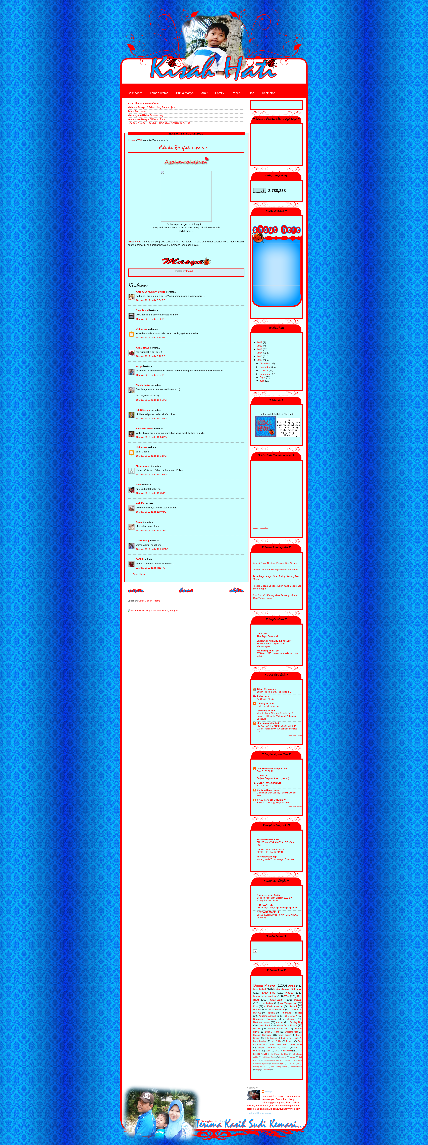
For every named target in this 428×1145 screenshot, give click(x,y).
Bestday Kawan (261, 1022)
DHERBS (257, 1051)
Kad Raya (286, 1038)
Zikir (297, 1051)
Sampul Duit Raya (266, 1047)
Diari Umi (262, 633)
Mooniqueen (143, 466)
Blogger (223, 1121)
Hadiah (289, 992)
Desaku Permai (272, 1032)
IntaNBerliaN (143, 410)
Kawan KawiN (284, 1035)
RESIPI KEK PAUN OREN (270, 852)
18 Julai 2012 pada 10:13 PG (151, 418)
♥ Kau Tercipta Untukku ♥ (271, 800)
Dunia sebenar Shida (269, 895)
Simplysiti (287, 1051)
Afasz (139, 522)
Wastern (266, 1070)
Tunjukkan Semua (295, 735)
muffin (287, 1060)
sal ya (139, 366)
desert (292, 1057)
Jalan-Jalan (276, 999)
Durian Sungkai (293, 1063)
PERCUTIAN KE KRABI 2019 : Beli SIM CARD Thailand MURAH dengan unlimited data (277, 729)
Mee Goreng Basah (279, 1066)
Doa (251, 93)
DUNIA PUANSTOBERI (269, 783)
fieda (139, 484)
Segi (258, 1070)
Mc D (277, 1051)
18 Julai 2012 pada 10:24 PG (151, 437)
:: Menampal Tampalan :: (269, 706)
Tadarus (289, 1041)
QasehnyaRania (266, 710)
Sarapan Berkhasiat (262, 1035)
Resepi (236, 93)
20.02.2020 (262, 785)
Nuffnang (286, 1013)
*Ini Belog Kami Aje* (268, 650)
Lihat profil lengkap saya (259, 1113)
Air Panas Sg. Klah (279, 1054)
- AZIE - (140, 503)
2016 (260, 346)
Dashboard (135, 93)
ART (296, 1047)
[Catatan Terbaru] (136, 593)
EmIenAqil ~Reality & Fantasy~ (274, 641)
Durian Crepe (277, 1063)
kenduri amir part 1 (272, 1060)
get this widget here (261, 528)
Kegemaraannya (267, 1016)
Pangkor (282, 1057)
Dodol (268, 1051)
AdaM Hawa (142, 348)
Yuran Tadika (296, 1044)
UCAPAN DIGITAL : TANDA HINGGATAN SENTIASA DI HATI (159, 123)
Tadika (271, 1013)
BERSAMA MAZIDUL (268, 912)
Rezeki (256, 1028)
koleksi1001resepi (267, 856)
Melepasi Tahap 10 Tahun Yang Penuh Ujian (151, 107)
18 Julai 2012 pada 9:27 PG (150, 375)
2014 (260, 353)
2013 (260, 356)
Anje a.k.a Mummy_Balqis (150, 292)
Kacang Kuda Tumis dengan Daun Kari (275, 859)
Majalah (291, 1019)
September (266, 374)
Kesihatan (268, 93)
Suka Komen (271, 1038)
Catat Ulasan (139, 574)
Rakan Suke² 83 (277, 1028)
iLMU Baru (268, 992)
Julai (262, 381)
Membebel (259, 989)
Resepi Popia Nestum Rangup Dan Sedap (274, 563)
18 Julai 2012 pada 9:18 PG (150, 356)
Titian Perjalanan (266, 689)
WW (139, 140)
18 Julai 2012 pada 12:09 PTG (152, 549)
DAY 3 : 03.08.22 (265, 771)
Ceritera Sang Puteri (268, 790)
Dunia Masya (185, 93)
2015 (260, 349)
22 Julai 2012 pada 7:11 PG (150, 568)
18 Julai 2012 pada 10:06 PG (151, 400)
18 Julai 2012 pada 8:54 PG (150, 300)
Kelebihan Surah (269, 1057)
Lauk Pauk (264, 1025)
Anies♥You (263, 696)
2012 (260, 360)
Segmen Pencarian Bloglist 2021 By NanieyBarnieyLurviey (274, 899)
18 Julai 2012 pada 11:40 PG (151, 512)
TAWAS (285, 1047)
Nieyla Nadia (143, 385)
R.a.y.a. (257, 1009)
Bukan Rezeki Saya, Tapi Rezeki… (274, 692)
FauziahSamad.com (268, 839)
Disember (265, 363)
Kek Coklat (276, 1041)
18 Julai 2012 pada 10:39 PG (151, 474)
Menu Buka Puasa (287, 1025)
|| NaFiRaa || (142, 540)
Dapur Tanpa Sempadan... (271, 849)
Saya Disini (142, 310)
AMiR (291, 985)
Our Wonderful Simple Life (272, 768)
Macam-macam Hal (265, 996)
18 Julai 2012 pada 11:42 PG (151, 530)
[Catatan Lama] (236, 593)
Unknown (141, 329)
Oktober (264, 370)
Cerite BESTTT (276, 1009)
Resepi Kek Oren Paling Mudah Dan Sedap (275, 569)
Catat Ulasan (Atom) (149, 600)
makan (279, 1022)
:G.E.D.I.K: (263, 775)
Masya (268, 1091)
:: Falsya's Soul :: (267, 703)
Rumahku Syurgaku (265, 1019)
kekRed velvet (260, 1054)
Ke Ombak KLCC (265, 699)
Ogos (263, 377)
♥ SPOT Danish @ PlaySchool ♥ (273, 802)
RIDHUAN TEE (265, 905)
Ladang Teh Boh (260, 1066)
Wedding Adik (291, 1032)
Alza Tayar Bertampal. (267, 636)
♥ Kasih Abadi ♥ (273, 1006)
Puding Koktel (296, 1066)
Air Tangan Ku (288, 1003)
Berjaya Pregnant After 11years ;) (273, 778)
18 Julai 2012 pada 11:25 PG (151, 493)
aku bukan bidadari (268, 723)
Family (219, 93)
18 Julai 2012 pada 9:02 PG (150, 319)
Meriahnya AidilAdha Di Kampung (145, 115)
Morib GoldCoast (278, 1044)
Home (131, 140)
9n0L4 (139, 559)
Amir (204, 93)
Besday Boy (296, 1022)
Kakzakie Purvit (144, 428)
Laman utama (159, 93)
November (265, 367)
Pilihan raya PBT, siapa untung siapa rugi (277, 907)
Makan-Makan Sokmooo (287, 989)
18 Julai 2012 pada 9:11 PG (150, 337)
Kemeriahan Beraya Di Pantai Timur (147, 119)
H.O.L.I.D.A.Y (290, 1016)
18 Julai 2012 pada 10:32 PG (151, 456)
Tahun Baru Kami (137, 111)
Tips (300, 1013)
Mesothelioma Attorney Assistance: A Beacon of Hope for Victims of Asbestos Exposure (276, 716)
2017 (260, 342)
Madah (298, 999)
